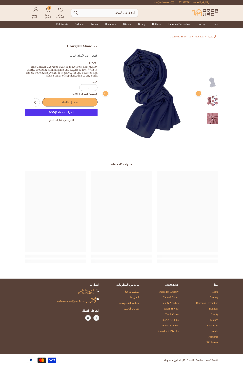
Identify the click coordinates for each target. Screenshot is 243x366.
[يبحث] (104, 13)
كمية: (95, 82)
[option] (152, 93)
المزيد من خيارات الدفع (61, 120)
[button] (105, 93)
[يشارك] (28, 102)
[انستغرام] (88, 318)
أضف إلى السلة (69, 102)
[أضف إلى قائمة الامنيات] (36, 102)
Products (199, 36)
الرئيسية (212, 36)
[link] (187, 256)
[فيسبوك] (96, 318)
